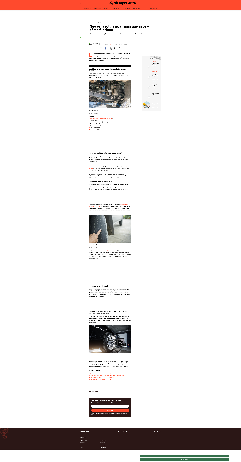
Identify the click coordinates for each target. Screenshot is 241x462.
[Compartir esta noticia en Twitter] (110, 48)
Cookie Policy (109, 451)
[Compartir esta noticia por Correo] (114, 48)
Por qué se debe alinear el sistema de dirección (102, 377)
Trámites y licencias (126, 8)
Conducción (106, 8)
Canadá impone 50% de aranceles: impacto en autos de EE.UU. (155, 66)
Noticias (145, 8)
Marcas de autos (87, 8)
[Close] (239, 456)
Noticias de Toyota (154, 82)
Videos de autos (153, 8)
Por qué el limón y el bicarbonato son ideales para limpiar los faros (155, 105)
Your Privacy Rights (184, 452)
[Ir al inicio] (85, 431)
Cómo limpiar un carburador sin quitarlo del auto (155, 94)
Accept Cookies (184, 459)
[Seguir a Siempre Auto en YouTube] (126, 431)
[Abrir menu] (80, 3)
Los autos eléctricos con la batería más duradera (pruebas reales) (155, 77)
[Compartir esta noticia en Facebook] (105, 48)
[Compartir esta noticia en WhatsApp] (101, 48)
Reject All (184, 456)
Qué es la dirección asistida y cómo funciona (101, 379)
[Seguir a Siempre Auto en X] (121, 431)
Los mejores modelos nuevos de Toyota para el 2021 (155, 86)
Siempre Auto (92, 22)
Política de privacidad (112, 413)
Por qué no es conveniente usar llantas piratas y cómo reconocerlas (107, 375)
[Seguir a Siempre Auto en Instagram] (123, 431)
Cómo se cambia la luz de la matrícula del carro (102, 373)
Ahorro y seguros (136, 8)
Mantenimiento (97, 8)
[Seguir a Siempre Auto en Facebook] (118, 431)
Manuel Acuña (97, 43)
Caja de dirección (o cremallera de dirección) (101, 118)
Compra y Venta (115, 8)
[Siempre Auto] (123, 3)
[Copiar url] (119, 48)
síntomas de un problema (103, 251)
